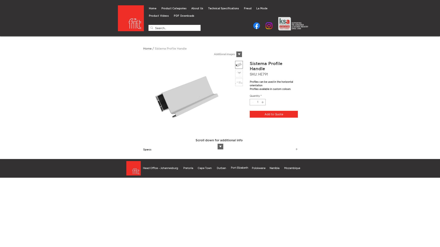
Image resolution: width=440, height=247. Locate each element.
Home (147, 48)
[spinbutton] (258, 102)
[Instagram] (269, 25)
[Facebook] (256, 25)
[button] (223, 8)
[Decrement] (252, 102)
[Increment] (263, 102)
